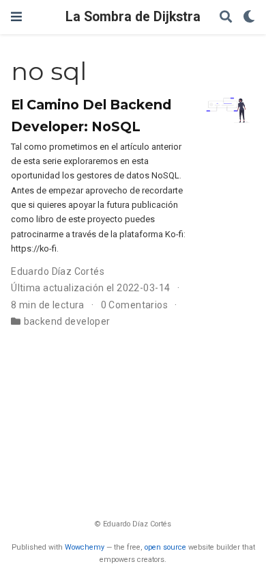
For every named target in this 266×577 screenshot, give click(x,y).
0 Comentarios (134, 304)
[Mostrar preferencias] (249, 17)
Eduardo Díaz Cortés (57, 271)
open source (165, 547)
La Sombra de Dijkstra (133, 17)
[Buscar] (226, 17)
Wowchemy (84, 547)
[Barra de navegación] (16, 17)
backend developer (67, 321)
